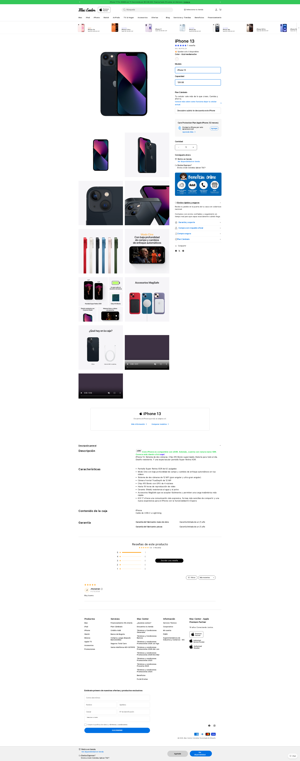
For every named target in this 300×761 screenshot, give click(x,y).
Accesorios (89, 645)
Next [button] (220, 2)
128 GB (181, 82)
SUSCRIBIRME (117, 730)
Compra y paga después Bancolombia (121, 639)
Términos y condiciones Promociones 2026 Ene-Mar (148, 654)
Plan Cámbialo (116, 627)
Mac (86, 623)
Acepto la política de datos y (107, 725)
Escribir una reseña (169, 560)
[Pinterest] (183, 251)
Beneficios (141, 675)
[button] (181, 45)
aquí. (162, 454)
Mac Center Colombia (191, 738)
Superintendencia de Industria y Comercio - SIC (174, 639)
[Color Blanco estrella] (177, 59)
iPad (86, 627)
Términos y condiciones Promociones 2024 (146, 671)
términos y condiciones (118, 725)
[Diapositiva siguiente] (298, 28)
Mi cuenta (167, 630)
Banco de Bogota (118, 634)
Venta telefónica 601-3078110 (123, 647)
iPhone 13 (182, 70)
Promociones (89, 649)
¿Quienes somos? (144, 623)
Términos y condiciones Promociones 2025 (146, 659)
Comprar (187, 2)
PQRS (165, 634)
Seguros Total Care (119, 643)
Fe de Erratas (142, 679)
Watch (87, 634)
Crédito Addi (116, 630)
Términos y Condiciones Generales (147, 631)
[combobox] (147, 10)
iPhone (87, 630)
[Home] (87, 9)
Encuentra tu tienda (145, 627)
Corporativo (168, 627)
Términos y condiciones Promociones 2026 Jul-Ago (148, 642)
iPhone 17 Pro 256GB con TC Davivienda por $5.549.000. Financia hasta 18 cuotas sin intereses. (150, 2)
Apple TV (88, 642)
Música (87, 638)
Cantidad (179, 141)
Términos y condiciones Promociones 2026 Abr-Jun (148, 648)
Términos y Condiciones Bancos (147, 637)
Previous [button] (80, 2)
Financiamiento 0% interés (121, 623)
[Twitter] (179, 251)
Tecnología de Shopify (208, 738)
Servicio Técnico (170, 623)
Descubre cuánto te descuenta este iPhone (196, 111)
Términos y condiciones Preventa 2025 (146, 665)
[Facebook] (176, 251)
